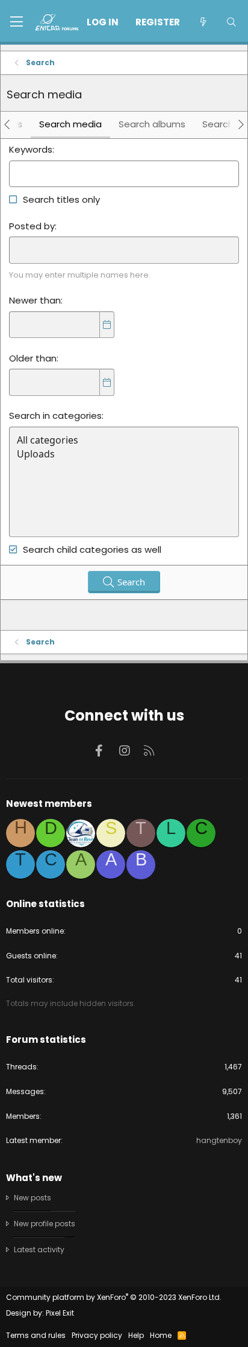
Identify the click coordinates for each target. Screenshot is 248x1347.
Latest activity (39, 1249)
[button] (16, 22)
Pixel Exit (60, 1313)
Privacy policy (97, 1335)
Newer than (35, 300)
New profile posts (44, 1223)
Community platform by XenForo (114, 1297)
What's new (34, 1177)
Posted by (32, 226)
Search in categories (55, 415)
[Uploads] (124, 454)
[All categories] (124, 440)
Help (136, 1335)
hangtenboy (219, 1140)
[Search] (231, 22)
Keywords (30, 149)
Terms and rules (36, 1335)
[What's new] (202, 22)
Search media (70, 124)
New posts (32, 1198)
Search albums (152, 124)
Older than (33, 358)
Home (161, 1335)
